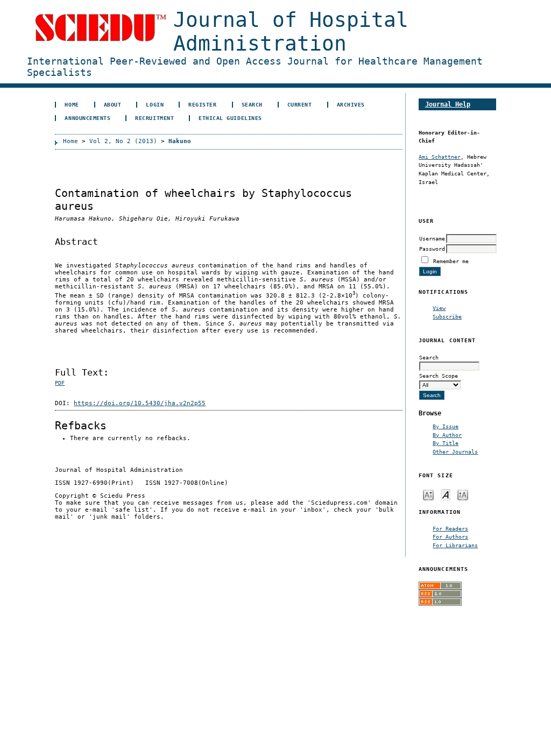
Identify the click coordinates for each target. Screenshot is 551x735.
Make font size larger (462, 494)
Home (72, 104)
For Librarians (455, 545)
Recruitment (154, 118)
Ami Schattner (440, 156)
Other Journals (455, 451)
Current (299, 104)
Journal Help (447, 104)
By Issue (445, 426)
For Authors (450, 536)
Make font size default (445, 494)
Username (432, 238)
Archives (351, 104)
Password (432, 248)
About (113, 104)
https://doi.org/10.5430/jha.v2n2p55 (140, 403)
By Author (447, 435)
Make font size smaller (428, 494)
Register (202, 104)
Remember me (451, 261)
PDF (60, 383)
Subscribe (447, 316)
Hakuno (179, 141)
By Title (445, 443)
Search (252, 104)
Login (155, 104)
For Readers (450, 528)
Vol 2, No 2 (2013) (123, 141)
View (439, 308)
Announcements (87, 118)
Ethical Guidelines (230, 118)
